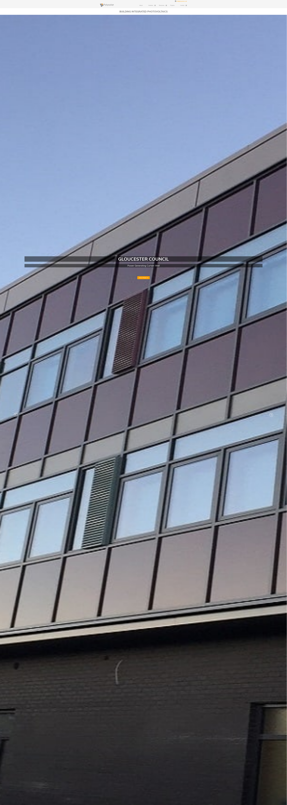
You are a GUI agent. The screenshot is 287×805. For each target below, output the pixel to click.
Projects (172, 5)
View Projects (143, 273)
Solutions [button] (150, 5)
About (141, 5)
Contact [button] (182, 5)
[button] (16, 415)
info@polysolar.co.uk (181, 1)
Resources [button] (161, 5)
